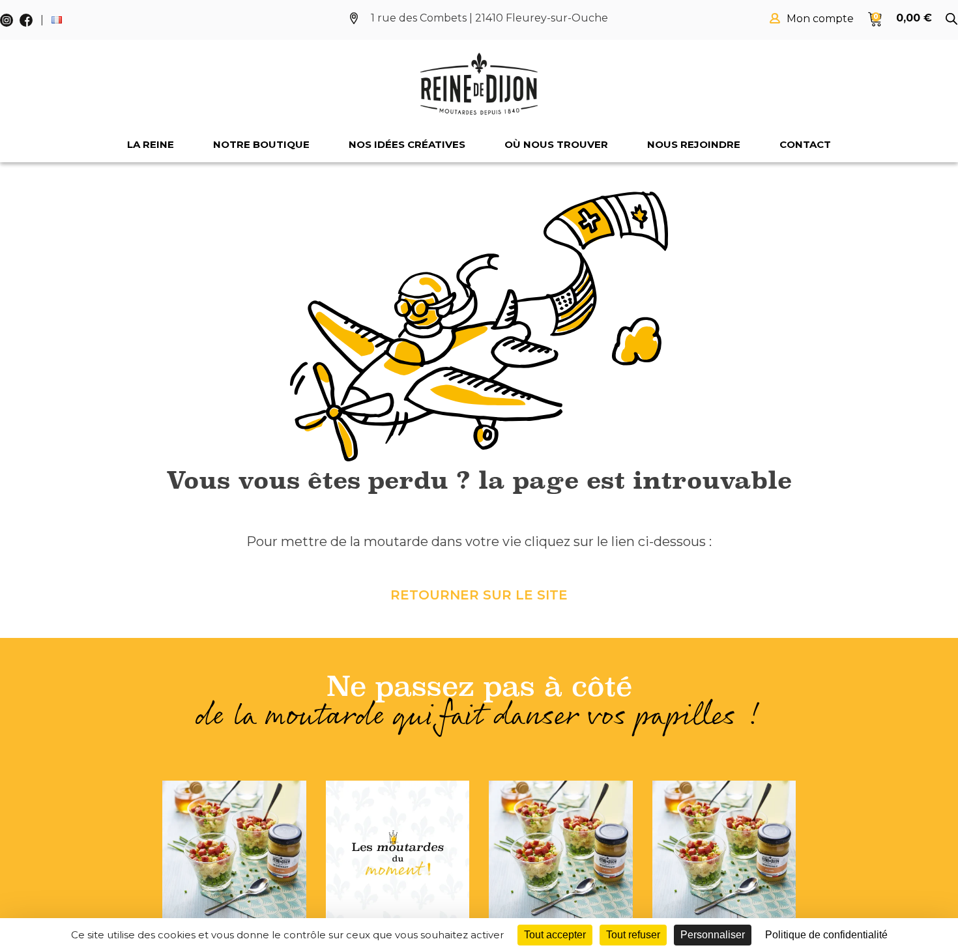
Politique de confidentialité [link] (826, 934)
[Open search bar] (951, 19)
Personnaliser (712, 934)
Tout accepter (555, 934)
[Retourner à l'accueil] (479, 84)
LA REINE (150, 144)
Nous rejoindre (693, 144)
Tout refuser (633, 934)
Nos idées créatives (407, 144)
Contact (805, 144)
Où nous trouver (556, 144)
